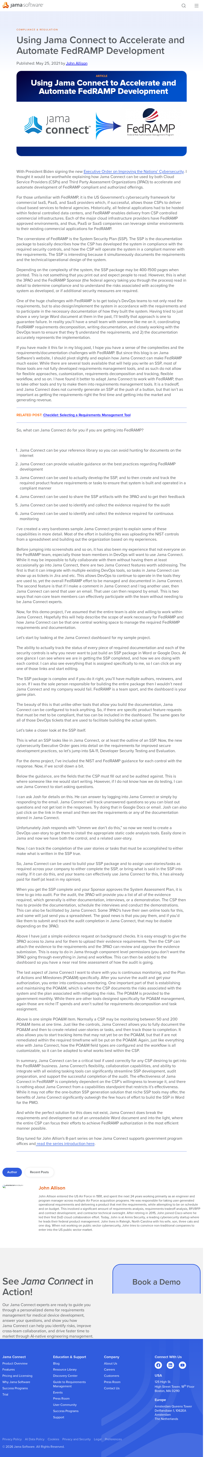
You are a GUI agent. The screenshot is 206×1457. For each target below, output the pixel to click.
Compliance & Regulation (37, 29)
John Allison (77, 63)
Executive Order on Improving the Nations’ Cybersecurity (134, 171)
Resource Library (65, 1370)
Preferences (113, 1439)
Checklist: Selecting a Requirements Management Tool (87, 415)
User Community (65, 1405)
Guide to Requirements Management (69, 1384)
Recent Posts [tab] (39, 1172)
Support (58, 1417)
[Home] (22, 5)
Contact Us (111, 1388)
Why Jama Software (16, 1382)
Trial (5, 1395)
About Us (110, 1364)
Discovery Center (65, 1376)
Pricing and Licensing (17, 1376)
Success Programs (15, 1388)
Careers (109, 1370)
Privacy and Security (76, 1439)
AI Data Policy (34, 1439)
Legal (98, 1439)
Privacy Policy (12, 1439)
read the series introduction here (65, 1143)
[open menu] (197, 6)
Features (8, 1370)
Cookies (53, 1439)
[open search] (184, 6)
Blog (56, 1364)
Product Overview (15, 1364)
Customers (111, 1376)
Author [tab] (12, 1172)
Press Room (61, 1399)
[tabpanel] (101, 1209)
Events (58, 1393)
